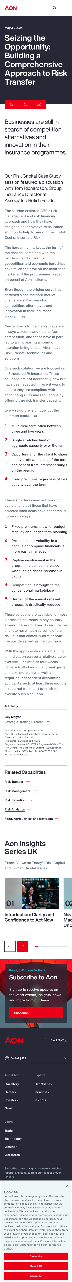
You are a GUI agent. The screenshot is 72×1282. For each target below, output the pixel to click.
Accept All (36, 1276)
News (8, 1108)
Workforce (12, 1154)
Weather (11, 1146)
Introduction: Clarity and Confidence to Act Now (29, 917)
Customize (36, 1256)
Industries (42, 1092)
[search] (54, 8)
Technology (13, 1138)
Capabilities (43, 1084)
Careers (10, 1092)
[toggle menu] (65, 8)
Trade (9, 1130)
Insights (40, 1100)
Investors (11, 1100)
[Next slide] (22, 946)
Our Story (12, 1084)
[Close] (67, 1186)
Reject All (35, 1266)
